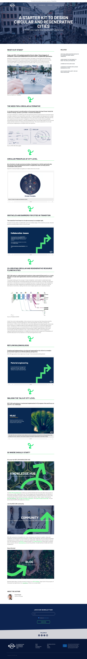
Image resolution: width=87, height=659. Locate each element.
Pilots (35, 5)
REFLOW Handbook (11, 498)
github (78, 655)
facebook (76, 655)
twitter (74, 655)
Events (71, 5)
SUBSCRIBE (43, 622)
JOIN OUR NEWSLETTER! (43, 609)
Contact (76, 5)
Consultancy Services (59, 5)
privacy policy (46, 617)
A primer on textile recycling (68, 63)
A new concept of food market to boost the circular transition (68, 60)
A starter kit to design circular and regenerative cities (69, 67)
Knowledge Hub (42, 5)
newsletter (25, 583)
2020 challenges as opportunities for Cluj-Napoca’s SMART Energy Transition (70, 55)
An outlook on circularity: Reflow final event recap (69, 71)
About (30, 5)
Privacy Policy (53, 1)
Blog (67, 5)
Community (50, 5)
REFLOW (15, 492)
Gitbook (27, 499)
